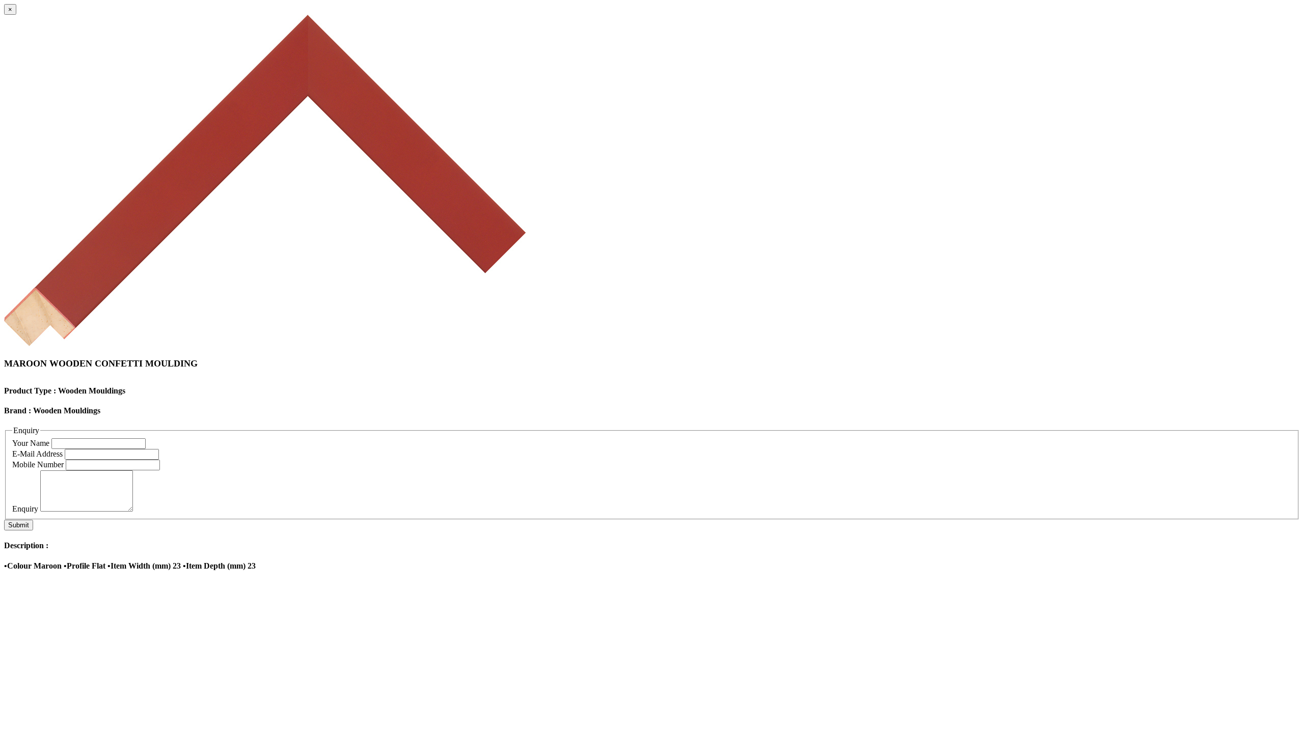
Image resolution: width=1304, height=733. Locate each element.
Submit (18, 525)
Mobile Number (38, 464)
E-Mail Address (37, 453)
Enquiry (25, 508)
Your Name (30, 443)
